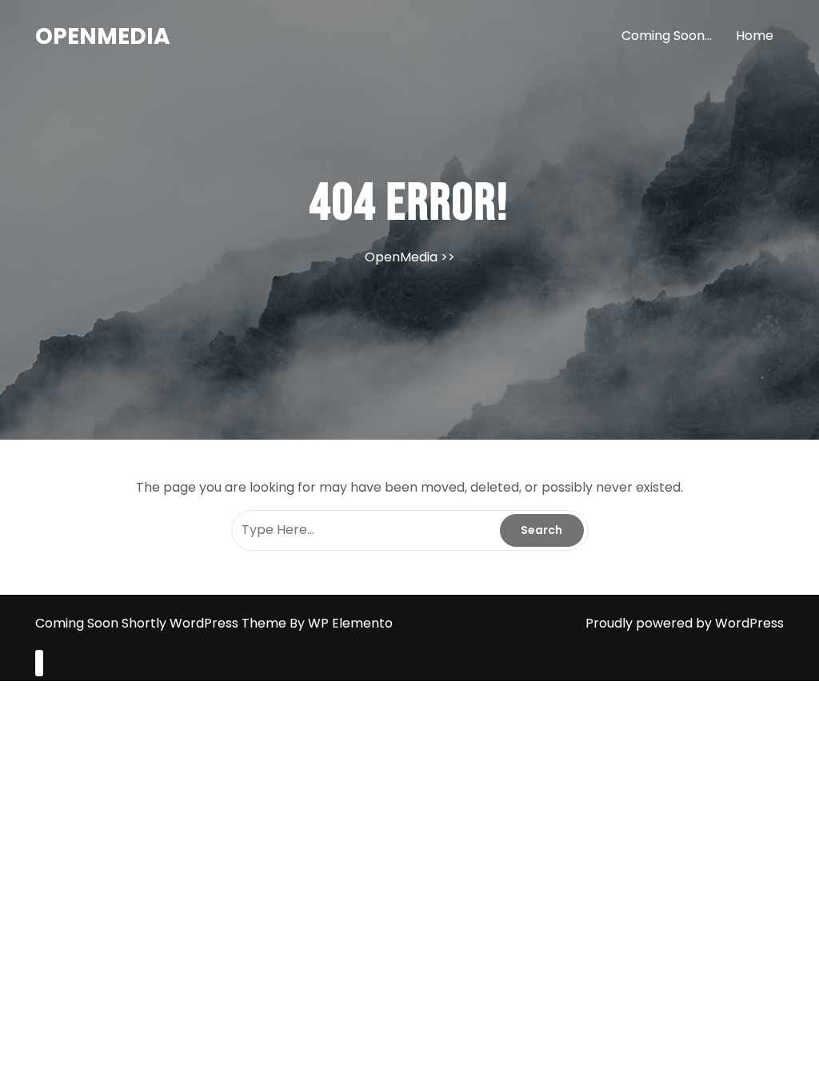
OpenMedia (102, 36)
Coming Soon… (666, 35)
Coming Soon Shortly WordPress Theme (162, 623)
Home (754, 35)
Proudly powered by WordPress (684, 623)
